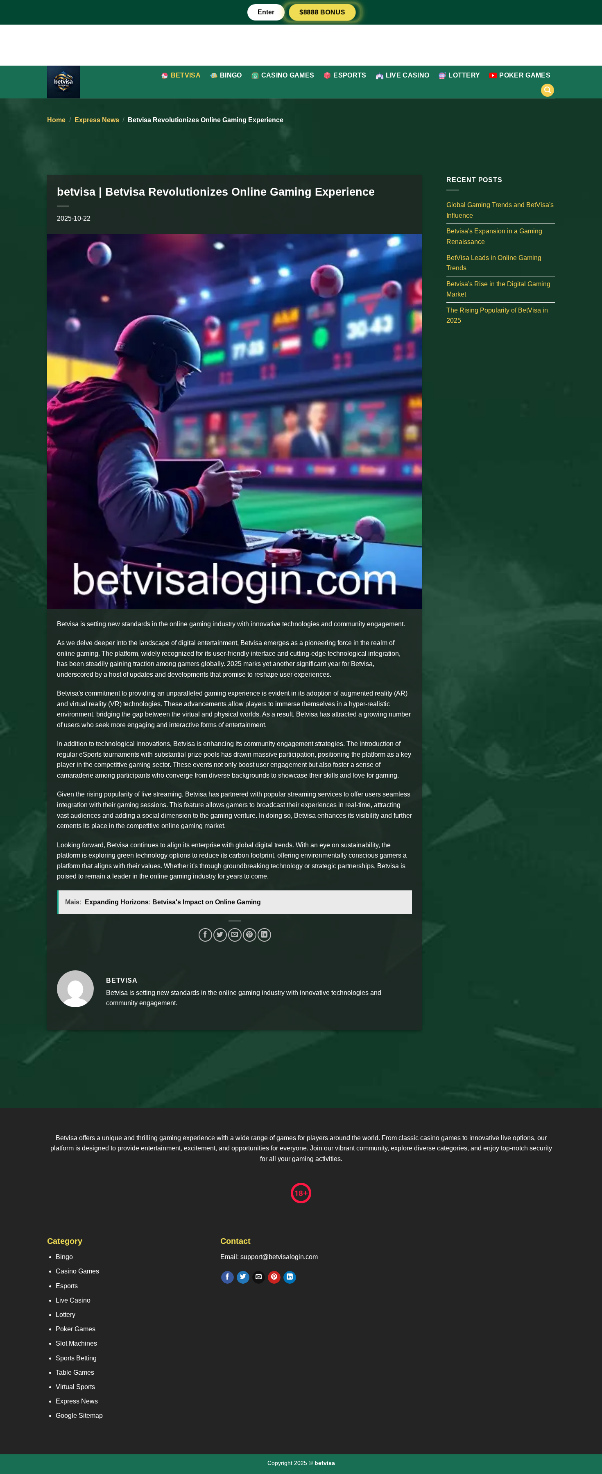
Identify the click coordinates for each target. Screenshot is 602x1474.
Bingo (231, 75)
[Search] (547, 90)
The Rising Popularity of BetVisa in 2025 (497, 315)
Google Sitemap (79, 1415)
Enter (266, 12)
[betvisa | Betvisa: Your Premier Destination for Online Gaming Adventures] (89, 82)
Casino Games (288, 75)
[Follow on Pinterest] (274, 1277)
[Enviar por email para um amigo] (235, 935)
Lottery (464, 75)
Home (56, 119)
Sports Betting (76, 1358)
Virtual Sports (75, 1386)
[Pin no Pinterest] (249, 935)
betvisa (186, 75)
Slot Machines (76, 1343)
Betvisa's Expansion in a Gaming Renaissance (494, 236)
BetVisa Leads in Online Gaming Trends (493, 263)
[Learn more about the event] (301, 44)
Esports (349, 75)
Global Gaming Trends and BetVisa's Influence (500, 210)
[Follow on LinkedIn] (289, 1277)
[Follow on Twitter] (243, 1277)
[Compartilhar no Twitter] (220, 935)
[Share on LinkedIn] (264, 935)
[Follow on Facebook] (227, 1277)
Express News (97, 119)
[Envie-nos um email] (258, 1277)
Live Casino (408, 75)
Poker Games (524, 75)
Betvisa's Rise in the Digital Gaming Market (498, 289)
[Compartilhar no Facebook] (205, 935)
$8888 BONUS (322, 12)
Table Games (75, 1372)
